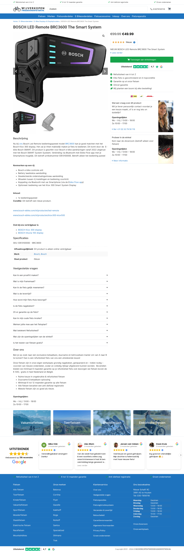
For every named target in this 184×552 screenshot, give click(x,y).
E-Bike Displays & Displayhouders (47, 21)
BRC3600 (69, 143)
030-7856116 (143, 495)
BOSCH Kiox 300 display (30, 230)
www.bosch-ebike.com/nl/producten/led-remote (36, 210)
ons (21, 143)
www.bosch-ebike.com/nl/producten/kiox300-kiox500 (39, 215)
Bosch (37, 254)
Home (15, 21)
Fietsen (41, 16)
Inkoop (115, 16)
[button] (103, 36)
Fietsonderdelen (65, 16)
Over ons (125, 16)
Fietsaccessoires (102, 16)
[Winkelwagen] (169, 9)
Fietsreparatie (139, 16)
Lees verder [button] (82, 465)
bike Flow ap (76, 182)
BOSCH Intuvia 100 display (31, 233)
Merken (51, 16)
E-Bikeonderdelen (83, 16)
